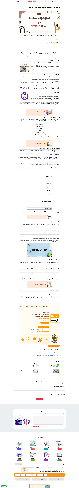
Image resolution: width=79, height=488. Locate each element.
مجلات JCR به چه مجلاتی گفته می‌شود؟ (52, 42)
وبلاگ (59, 4)
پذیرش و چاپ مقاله (27, 278)
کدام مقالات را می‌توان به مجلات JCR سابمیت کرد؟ (50, 44)
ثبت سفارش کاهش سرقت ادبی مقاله (43, 327)
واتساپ (19, 474)
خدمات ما (56, 4)
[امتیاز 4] (47, 352)
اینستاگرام (41, 474)
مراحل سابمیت (50, 349)
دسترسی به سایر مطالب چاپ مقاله (54, 345)
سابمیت (44, 349)
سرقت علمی (44, 262)
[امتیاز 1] (50, 352)
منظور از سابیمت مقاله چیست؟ (53, 41)
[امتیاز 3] (48, 352)
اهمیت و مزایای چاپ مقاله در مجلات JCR (52, 43)
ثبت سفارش (59, 460)
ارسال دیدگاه (36, 426)
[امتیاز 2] (49, 352)
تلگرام (30, 474)
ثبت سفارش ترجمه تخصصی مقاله (44, 318)
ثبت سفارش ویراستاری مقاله (44, 322)
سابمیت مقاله (55, 71)
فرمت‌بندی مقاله (27, 273)
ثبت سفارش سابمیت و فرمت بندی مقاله (43, 331)
